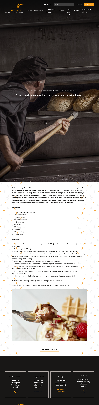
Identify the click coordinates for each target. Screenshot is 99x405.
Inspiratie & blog (36, 91)
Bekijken (15, 392)
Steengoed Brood (51, 10)
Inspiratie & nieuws (86, 10)
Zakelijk (62, 11)
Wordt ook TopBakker (60, 391)
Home (29, 11)
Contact (80, 5)
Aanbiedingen (39, 11)
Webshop (90, 5)
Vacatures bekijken (83, 392)
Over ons (69, 10)
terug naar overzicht (50, 349)
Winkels (77, 11)
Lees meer (38, 392)
